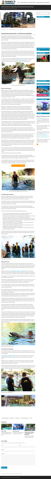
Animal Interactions (5, 418)
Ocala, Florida (3, 431)
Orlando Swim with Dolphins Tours (43, 135)
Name (2, 445)
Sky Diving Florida (16, 431)
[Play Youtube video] (43, 58)
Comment (3, 453)
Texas (31, 418)
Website (2, 449)
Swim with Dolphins (24, 418)
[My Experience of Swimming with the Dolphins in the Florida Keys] (30, 427)
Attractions (12, 418)
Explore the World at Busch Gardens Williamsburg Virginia (12, 473)
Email (20, 445)
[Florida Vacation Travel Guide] (8, 2)
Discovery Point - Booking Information (18, 165)
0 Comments (21, 29)
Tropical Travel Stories (13, 29)
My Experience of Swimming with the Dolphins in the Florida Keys (29, 433)
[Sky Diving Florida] (18, 427)
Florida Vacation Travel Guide (9, 477)
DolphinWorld (44, 133)
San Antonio (17, 418)
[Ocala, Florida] (6, 427)
